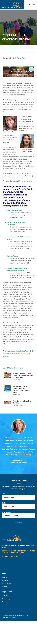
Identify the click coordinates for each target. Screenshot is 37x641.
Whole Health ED (11, 615)
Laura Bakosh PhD (18, 460)
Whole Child (7, 353)
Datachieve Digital (13, 617)
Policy (22, 351)
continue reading (25, 455)
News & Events (6, 583)
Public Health (29, 351)
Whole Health (15, 353)
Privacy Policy (6, 599)
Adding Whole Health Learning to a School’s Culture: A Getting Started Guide (21, 389)
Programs (5, 580)
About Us (4, 577)
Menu (33, 4)
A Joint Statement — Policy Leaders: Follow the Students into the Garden (23, 375)
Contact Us (5, 595)
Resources (5, 586)
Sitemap (4, 602)
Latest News (15, 351)
